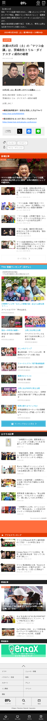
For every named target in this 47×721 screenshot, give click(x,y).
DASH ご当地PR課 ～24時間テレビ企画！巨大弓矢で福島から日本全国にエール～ (30, 482)
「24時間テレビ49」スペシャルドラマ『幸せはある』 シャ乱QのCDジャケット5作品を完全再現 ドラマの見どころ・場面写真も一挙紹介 (31, 509)
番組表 (39, 703)
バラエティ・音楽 (8, 677)
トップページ (8, 703)
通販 (3, 694)
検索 (24, 703)
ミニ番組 (5, 688)
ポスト (19, 131)
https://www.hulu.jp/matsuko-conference (19, 122)
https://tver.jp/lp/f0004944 (13, 114)
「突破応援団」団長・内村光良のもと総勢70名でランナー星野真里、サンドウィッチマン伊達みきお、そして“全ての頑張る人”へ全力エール (31, 455)
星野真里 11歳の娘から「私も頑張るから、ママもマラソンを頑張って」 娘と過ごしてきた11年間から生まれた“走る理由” (31, 495)
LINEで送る (38, 131)
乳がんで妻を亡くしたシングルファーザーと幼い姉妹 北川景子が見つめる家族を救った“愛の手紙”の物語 (31, 468)
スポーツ (5, 683)
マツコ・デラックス (15, 148)
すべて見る (22, 258)
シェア (28, 131)
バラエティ (22, 143)
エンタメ (11, 143)
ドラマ (4, 671)
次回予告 (7, 40)
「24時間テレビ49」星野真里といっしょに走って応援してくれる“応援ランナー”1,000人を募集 (31, 441)
